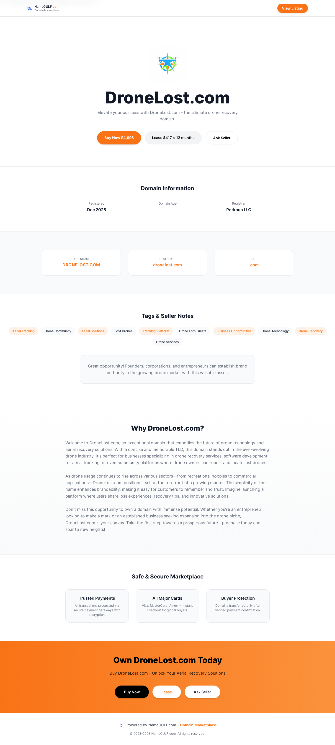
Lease (167, 692)
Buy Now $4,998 (119, 137)
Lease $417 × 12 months (173, 137)
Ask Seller (221, 138)
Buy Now (132, 692)
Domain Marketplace (198, 725)
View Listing (292, 8)
